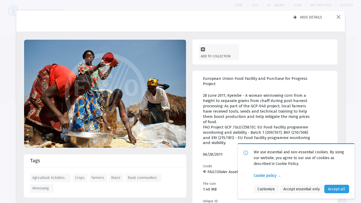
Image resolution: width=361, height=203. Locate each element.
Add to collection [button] (215, 56)
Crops (80, 177)
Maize (116, 177)
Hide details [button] (311, 17)
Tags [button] (35, 161)
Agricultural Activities (48, 177)
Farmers (97, 177)
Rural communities (142, 177)
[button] (338, 17)
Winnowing (40, 188)
